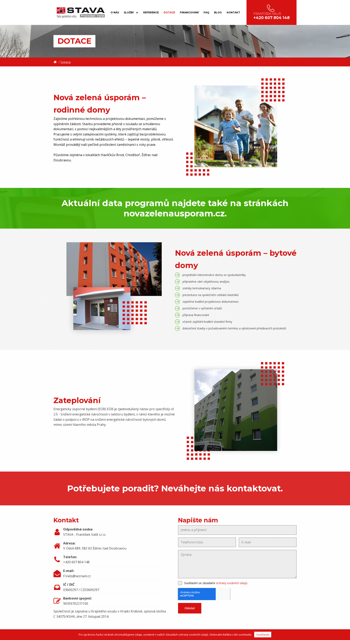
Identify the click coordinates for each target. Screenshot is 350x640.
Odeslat (190, 608)
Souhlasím (262, 634)
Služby (129, 12)
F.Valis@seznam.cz (77, 576)
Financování (189, 12)
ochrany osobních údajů (231, 583)
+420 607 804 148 (76, 562)
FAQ (206, 12)
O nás (115, 12)
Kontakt (233, 12)
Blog (218, 12)
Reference (151, 12)
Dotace (169, 12)
